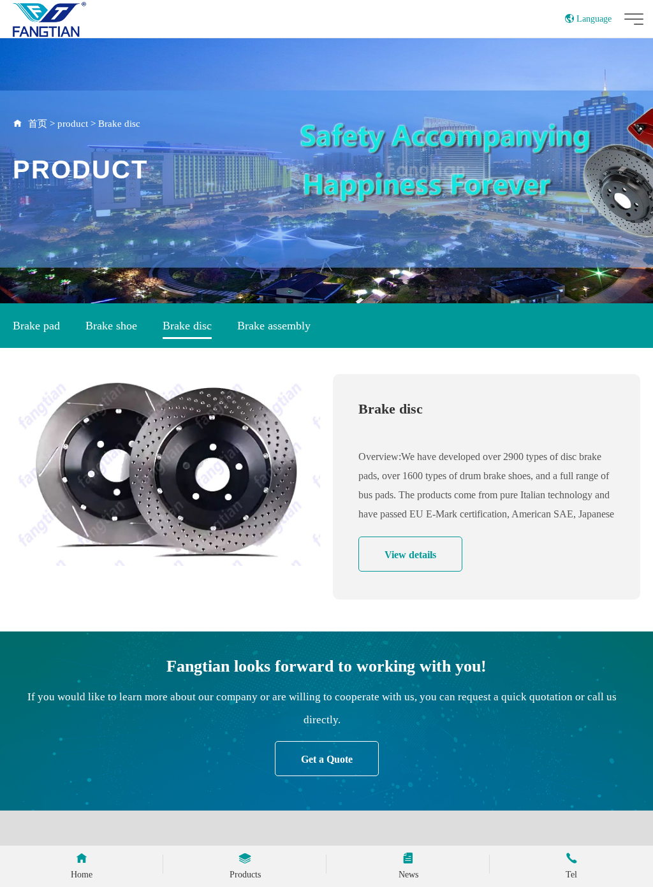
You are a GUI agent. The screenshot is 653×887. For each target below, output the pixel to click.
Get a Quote (327, 759)
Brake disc (119, 124)
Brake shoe (111, 325)
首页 (37, 124)
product (72, 124)
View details (410, 554)
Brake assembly (274, 325)
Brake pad (36, 325)
